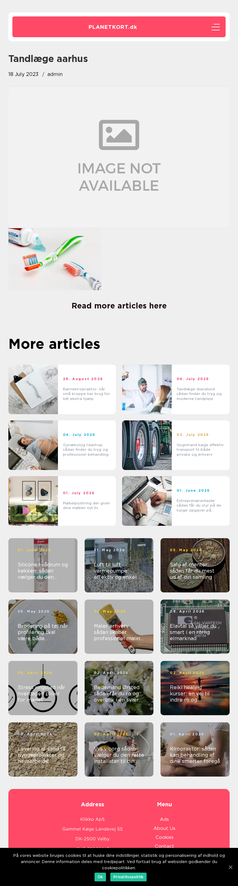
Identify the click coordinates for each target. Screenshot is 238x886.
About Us (164, 828)
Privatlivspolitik (128, 877)
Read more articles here (119, 305)
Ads (164, 819)
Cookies (165, 837)
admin (55, 74)
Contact (164, 846)
